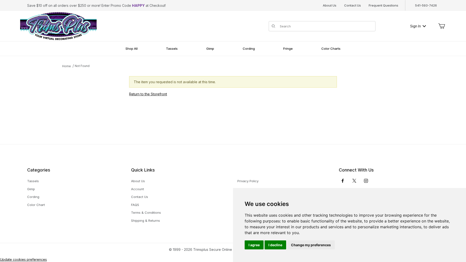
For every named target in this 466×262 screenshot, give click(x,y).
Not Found (82, 66)
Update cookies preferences (23, 259)
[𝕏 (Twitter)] (354, 181)
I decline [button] (275, 245)
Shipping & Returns (145, 220)
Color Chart (36, 205)
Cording (33, 197)
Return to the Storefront (148, 94)
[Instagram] (366, 181)
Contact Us (352, 5)
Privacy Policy (247, 181)
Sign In (415, 26)
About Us (329, 5)
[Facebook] (343, 181)
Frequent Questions (383, 5)
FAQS (135, 205)
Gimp (31, 189)
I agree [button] (254, 245)
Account (137, 189)
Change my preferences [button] (311, 245)
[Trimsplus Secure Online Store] (58, 26)
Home (66, 66)
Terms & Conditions (146, 212)
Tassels (33, 181)
